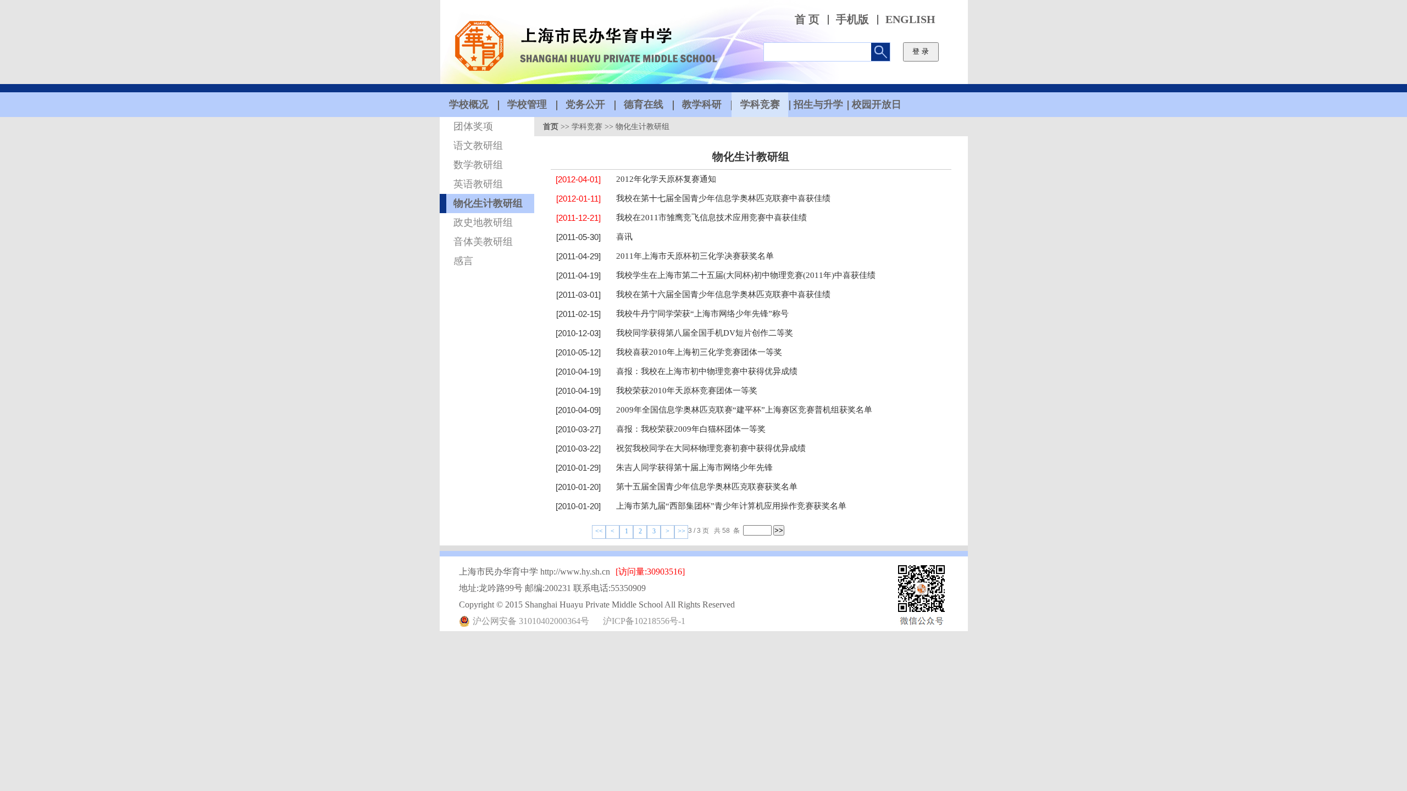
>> (681, 531)
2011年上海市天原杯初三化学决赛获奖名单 (695, 256)
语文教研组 (478, 145)
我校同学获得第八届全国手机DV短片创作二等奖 (704, 332)
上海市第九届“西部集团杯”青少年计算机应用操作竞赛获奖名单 (731, 506)
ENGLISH (910, 19)
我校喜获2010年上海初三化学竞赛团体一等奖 (699, 352)
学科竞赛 (587, 126)
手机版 (852, 19)
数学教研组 (478, 164)
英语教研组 (478, 184)
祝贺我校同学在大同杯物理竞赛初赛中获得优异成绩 (711, 448)
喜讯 (624, 236)
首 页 (807, 19)
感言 (463, 260)
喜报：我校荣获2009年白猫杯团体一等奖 (691, 429)
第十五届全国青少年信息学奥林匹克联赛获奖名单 (706, 486)
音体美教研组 (483, 241)
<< (599, 531)
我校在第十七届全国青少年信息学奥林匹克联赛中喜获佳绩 (723, 198)
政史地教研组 (483, 222)
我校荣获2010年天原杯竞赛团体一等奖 (686, 390)
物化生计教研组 (488, 203)
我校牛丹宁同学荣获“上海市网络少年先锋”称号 (702, 313)
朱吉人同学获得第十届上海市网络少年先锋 (694, 467)
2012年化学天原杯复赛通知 (666, 179)
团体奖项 (473, 126)
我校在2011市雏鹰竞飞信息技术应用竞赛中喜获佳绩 (711, 217)
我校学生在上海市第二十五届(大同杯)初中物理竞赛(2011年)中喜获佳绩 (746, 275)
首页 (550, 126)
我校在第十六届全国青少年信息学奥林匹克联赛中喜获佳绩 (723, 294)
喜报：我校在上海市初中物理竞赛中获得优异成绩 (706, 371)
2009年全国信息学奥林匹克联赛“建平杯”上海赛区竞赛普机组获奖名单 (744, 409)
